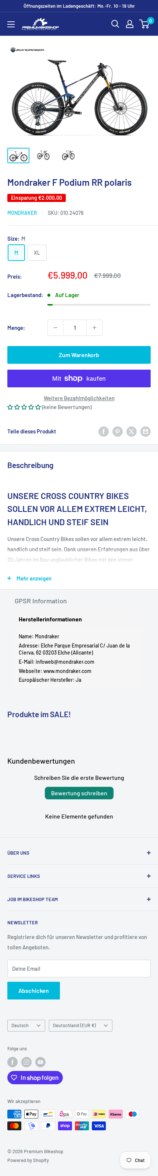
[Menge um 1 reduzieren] (55, 327)
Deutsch (20, 1025)
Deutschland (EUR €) (74, 1025)
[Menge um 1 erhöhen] (94, 327)
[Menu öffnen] (11, 24)
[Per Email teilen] (145, 431)
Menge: (16, 327)
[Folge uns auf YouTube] (40, 1062)
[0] (144, 24)
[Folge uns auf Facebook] (12, 1062)
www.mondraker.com (67, 671)
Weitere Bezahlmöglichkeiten (79, 398)
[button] (24, 407)
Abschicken (33, 990)
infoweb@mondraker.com (65, 662)
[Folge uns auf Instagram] (26, 1062)
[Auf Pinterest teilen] (117, 431)
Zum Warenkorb (79, 354)
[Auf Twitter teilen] (131, 431)
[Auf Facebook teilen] (103, 431)
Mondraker (22, 213)
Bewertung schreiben (79, 792)
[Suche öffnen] (115, 24)
